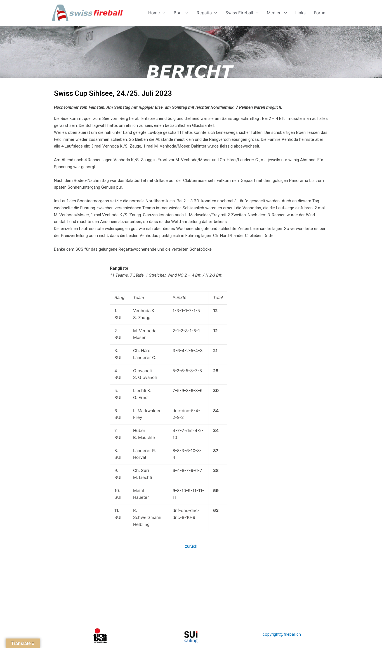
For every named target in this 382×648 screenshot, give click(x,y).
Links (300, 12)
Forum (320, 12)
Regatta (204, 12)
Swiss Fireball (239, 12)
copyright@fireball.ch (282, 634)
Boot (178, 12)
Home (154, 12)
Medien (274, 12)
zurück (191, 546)
